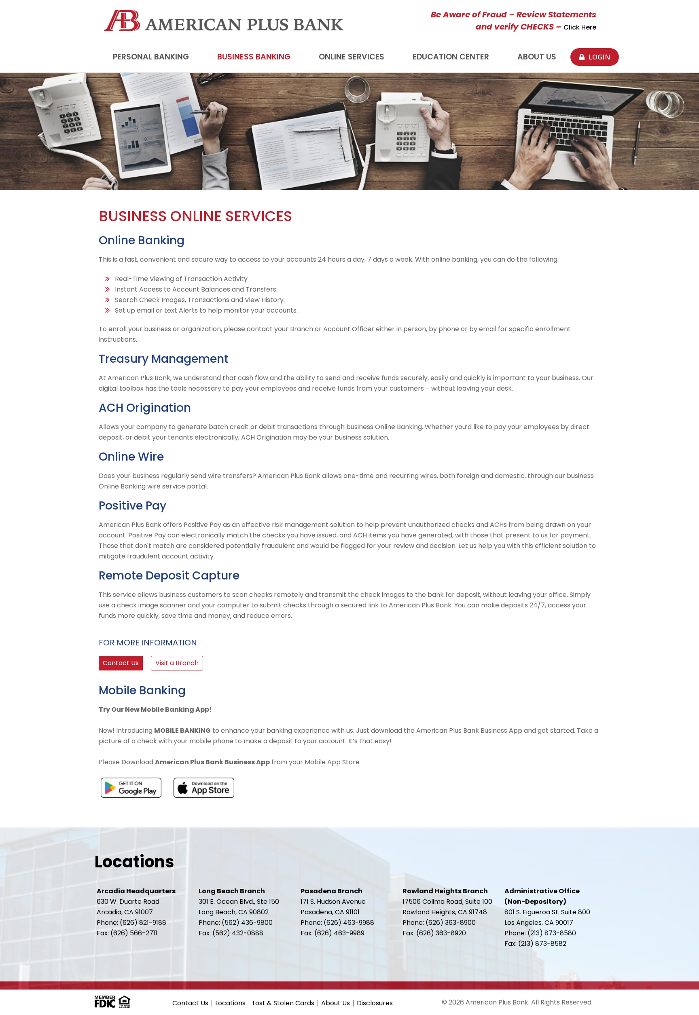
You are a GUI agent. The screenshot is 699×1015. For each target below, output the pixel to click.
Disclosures (375, 1003)
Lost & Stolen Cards (283, 1003)
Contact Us (190, 1003)
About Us (335, 1003)
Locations (230, 1003)
